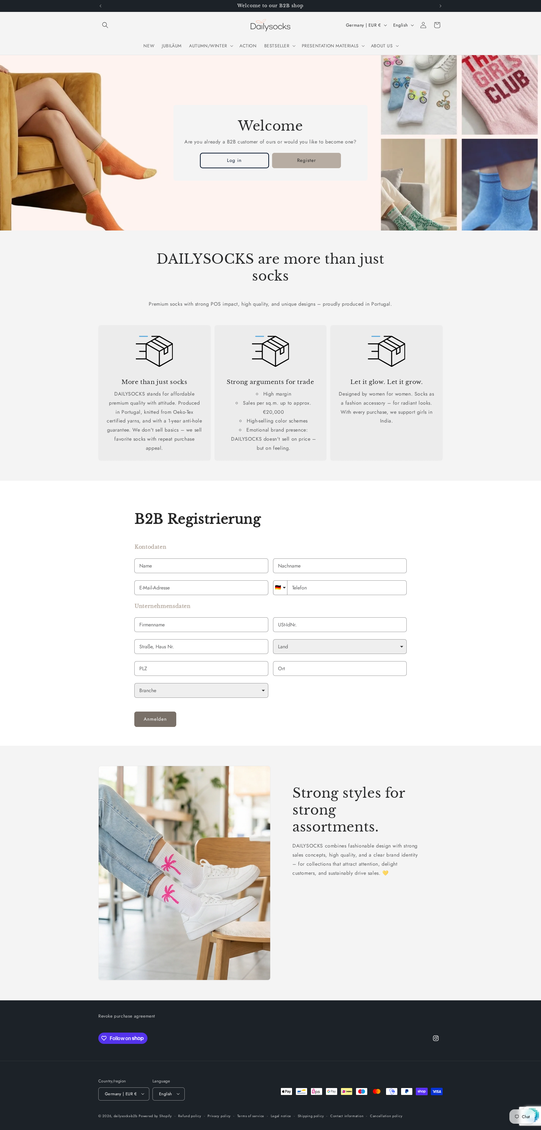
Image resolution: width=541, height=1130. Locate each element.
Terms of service (250, 1115)
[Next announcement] (440, 6)
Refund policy (189, 1115)
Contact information (346, 1115)
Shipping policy (311, 1115)
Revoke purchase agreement (126, 1016)
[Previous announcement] (100, 6)
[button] (105, 25)
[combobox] (201, 647)
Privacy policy (219, 1115)
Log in (234, 160)
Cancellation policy (386, 1115)
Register (306, 160)
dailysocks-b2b (125, 1115)
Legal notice (281, 1115)
